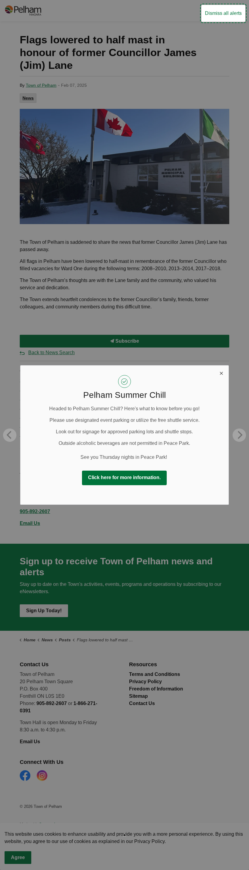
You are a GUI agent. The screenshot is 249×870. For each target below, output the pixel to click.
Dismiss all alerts (223, 13)
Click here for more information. (124, 477)
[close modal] (221, 372)
